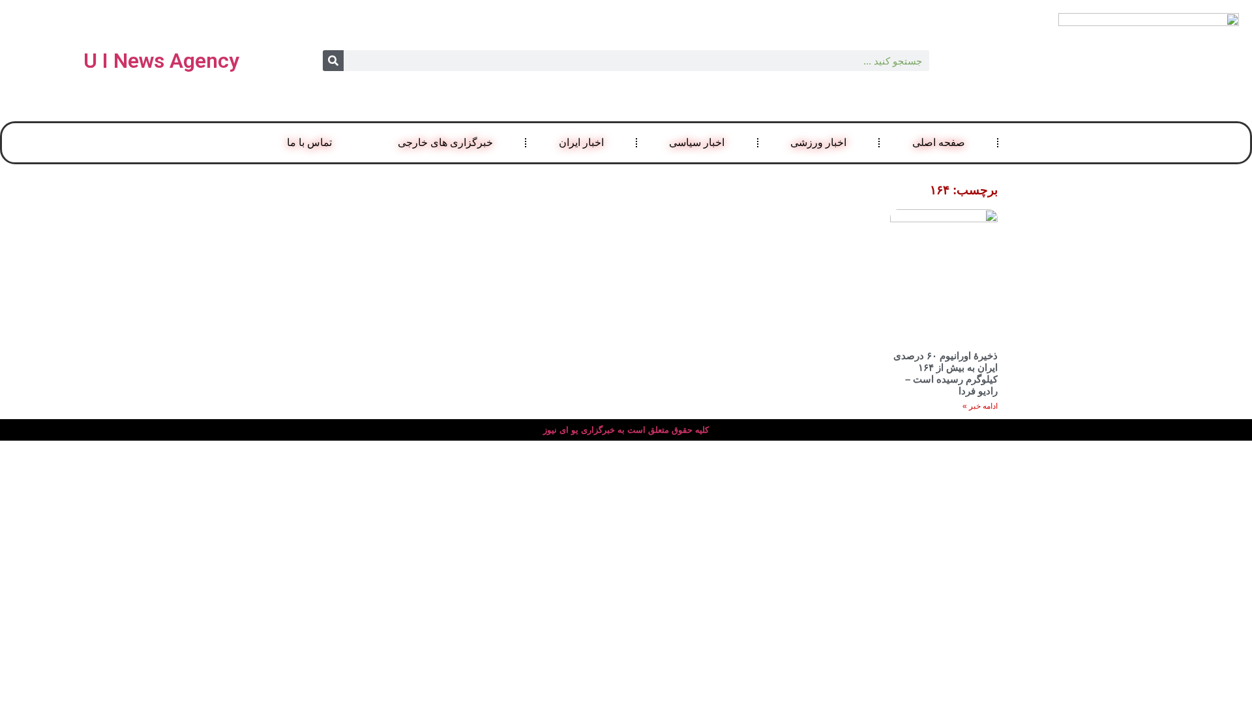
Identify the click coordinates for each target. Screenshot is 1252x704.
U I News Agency (161, 60)
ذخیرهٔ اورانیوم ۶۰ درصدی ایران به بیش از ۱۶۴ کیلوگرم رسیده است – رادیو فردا (945, 373)
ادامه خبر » (980, 406)
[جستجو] (333, 60)
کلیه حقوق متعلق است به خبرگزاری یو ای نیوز (626, 430)
